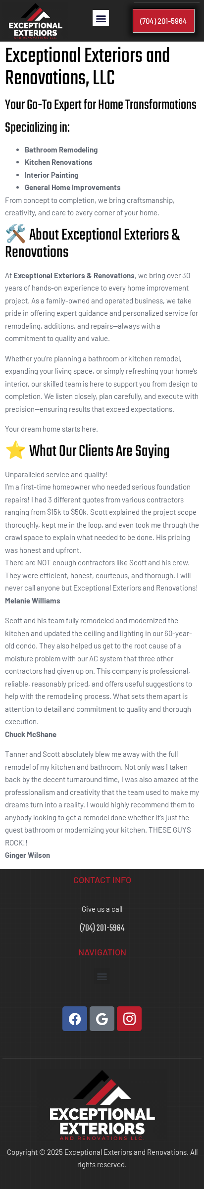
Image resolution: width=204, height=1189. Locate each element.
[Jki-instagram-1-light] (129, 1018)
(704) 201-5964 (102, 928)
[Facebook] (74, 1018)
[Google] (102, 1018)
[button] (101, 18)
